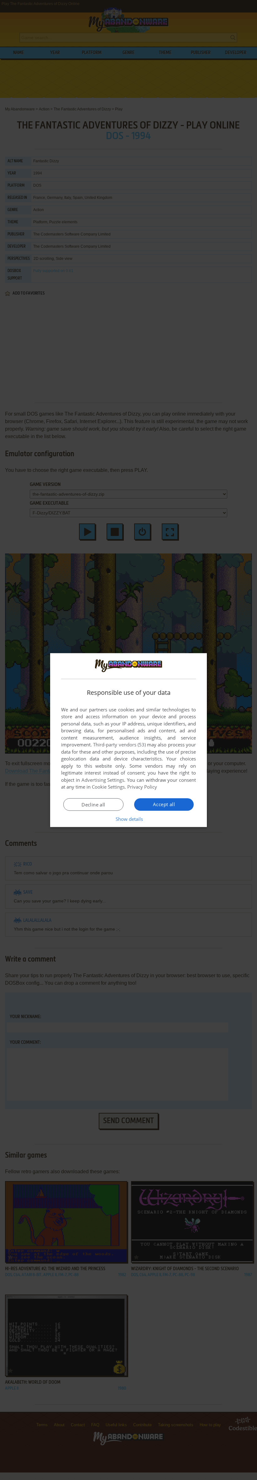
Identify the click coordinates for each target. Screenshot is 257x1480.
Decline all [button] (93, 804)
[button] (128, 819)
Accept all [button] (164, 804)
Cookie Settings (108, 787)
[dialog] (128, 740)
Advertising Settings (102, 780)
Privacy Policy (142, 787)
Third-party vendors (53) (119, 744)
